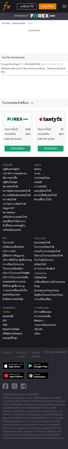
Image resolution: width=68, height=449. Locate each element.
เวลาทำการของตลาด (14, 173)
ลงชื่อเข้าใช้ (27, 6)
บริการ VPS (9, 251)
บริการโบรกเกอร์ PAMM (16, 272)
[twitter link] (14, 386)
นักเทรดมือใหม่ (32, 64)
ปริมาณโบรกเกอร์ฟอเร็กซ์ (48, 255)
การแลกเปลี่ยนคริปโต (15, 290)
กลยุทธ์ (38, 182)
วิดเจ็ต (6, 311)
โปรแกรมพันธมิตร (13, 268)
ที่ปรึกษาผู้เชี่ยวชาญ (13, 285)
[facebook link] (5, 386)
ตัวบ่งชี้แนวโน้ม (43, 199)
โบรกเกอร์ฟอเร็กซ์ (44, 246)
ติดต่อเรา (39, 320)
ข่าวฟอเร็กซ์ (9, 199)
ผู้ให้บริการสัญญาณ (13, 255)
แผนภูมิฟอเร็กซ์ (42, 190)
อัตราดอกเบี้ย (10, 177)
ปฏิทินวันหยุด (10, 182)
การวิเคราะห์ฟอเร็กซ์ (14, 203)
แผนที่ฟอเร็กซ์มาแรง (14, 221)
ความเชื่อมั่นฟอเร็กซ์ (45, 195)
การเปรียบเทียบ (42, 299)
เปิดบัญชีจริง (17, 148)
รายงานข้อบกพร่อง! (45, 324)
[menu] (64, 6)
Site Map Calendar (55, 352)
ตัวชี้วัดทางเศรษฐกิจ (14, 225)
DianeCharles (18, 57)
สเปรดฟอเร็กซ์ (42, 242)
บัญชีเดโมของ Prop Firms (48, 294)
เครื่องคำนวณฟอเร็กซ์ (15, 216)
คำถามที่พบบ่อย (42, 311)
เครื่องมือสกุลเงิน (12, 229)
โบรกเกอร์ (8, 242)
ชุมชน (37, 169)
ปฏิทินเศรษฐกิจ (11, 169)
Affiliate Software (12, 333)
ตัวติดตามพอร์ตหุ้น (13, 299)
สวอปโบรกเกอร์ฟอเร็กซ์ (47, 251)
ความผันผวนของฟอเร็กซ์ (16, 190)
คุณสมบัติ (8, 316)
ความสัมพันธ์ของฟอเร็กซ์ (17, 195)
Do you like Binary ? (11, 64)
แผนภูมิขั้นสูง (10, 337)
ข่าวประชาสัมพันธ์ (44, 268)
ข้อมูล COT (9, 208)
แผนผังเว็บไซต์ (35, 354)
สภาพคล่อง (9, 212)
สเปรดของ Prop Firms (46, 290)
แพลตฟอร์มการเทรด (14, 281)
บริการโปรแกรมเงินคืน (15, 277)
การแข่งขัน (40, 186)
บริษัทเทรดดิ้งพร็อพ (13, 246)
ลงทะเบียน (47, 6)
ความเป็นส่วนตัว (21, 354)
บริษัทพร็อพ (40, 277)
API (5, 320)
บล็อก (37, 333)
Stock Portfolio (11, 329)
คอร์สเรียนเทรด (11, 294)
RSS (5, 324)
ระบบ (37, 173)
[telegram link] (23, 386)
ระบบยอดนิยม (42, 177)
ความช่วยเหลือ (42, 316)
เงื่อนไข (7, 352)
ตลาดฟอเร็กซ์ (10, 186)
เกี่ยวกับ (38, 329)
